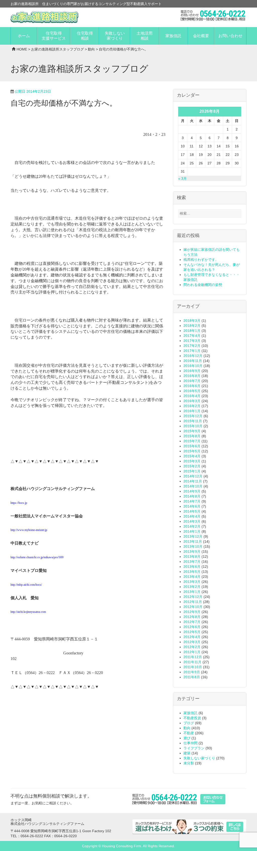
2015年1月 (192, 471)
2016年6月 (192, 386)
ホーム (24, 36)
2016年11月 (192, 361)
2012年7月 (192, 622)
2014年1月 (192, 531)
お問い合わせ (230, 36)
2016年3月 (192, 401)
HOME (22, 49)
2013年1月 (192, 592)
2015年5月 (192, 451)
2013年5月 (192, 572)
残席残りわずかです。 (201, 260)
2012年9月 (192, 612)
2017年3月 (192, 341)
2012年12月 (193, 597)
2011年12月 (192, 657)
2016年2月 (192, 406)
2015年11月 (192, 421)
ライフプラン (194, 748)
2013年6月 (192, 567)
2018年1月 (192, 331)
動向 (91, 49)
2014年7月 (192, 501)
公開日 (33, 91)
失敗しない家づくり (115, 35)
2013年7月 (192, 562)
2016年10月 (193, 366)
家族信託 (173, 36)
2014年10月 (193, 486)
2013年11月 (192, 541)
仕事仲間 (190, 743)
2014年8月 (192, 496)
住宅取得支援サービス (54, 35)
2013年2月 (192, 587)
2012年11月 (192, 602)
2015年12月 (193, 416)
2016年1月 (192, 411)
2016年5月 (192, 391)
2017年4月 (192, 336)
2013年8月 (192, 557)
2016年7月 (192, 381)
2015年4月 (192, 456)
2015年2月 (192, 466)
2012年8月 (192, 617)
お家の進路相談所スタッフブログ (57, 49)
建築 (186, 753)
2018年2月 (192, 326)
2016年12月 (193, 356)
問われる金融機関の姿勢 (202, 285)
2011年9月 (191, 672)
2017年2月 (192, 346)
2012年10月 (193, 607)
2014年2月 (192, 526)
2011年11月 (192, 662)
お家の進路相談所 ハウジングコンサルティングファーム (44, 17)
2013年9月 (192, 552)
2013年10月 (193, 546)
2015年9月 (192, 431)
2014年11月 (192, 481)
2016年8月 (192, 376)
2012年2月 (192, 647)
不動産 (188, 733)
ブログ (188, 723)
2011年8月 (191, 677)
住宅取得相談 (85, 35)
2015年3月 (192, 461)
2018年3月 (192, 321)
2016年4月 (192, 396)
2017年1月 (192, 351)
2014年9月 (192, 491)
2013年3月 (192, 582)
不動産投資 (192, 718)
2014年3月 (192, 521)
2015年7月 (192, 441)
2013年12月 (193, 536)
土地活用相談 (145, 35)
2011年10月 (192, 667)
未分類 (188, 763)
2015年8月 (192, 436)
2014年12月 (193, 476)
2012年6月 (192, 627)
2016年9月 (192, 371)
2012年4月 (192, 637)
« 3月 (182, 178)
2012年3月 (192, 642)
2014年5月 (192, 511)
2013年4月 (192, 577)
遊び (186, 738)
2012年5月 (192, 632)
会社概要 (201, 36)
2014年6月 (192, 506)
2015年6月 (192, 446)
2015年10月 (193, 426)
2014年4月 (192, 516)
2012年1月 (192, 652)
